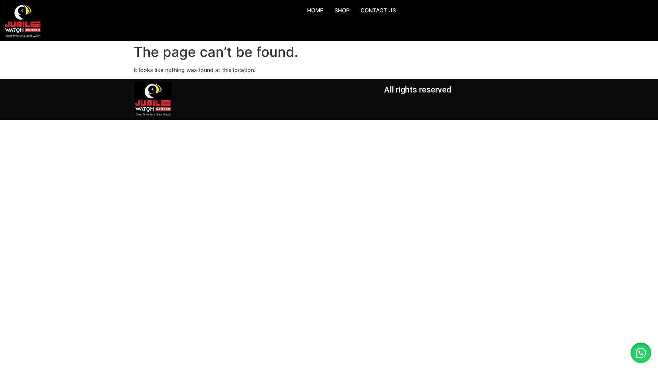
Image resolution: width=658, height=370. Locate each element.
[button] (641, 353)
